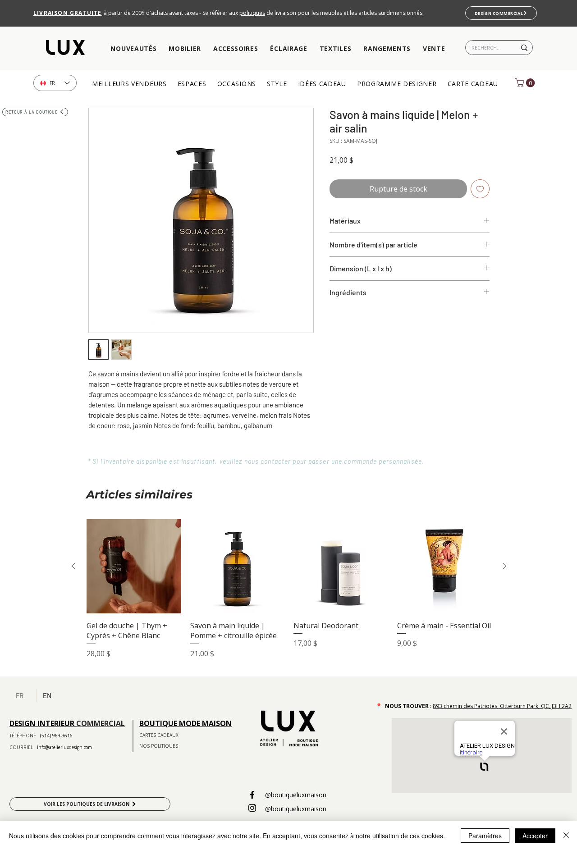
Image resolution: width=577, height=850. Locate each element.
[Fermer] (566, 835)
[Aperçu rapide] (134, 566)
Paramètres (485, 835)
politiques (252, 13)
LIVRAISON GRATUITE (67, 13)
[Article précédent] (73, 566)
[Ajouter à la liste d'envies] (480, 188)
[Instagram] (252, 808)
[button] (134, 49)
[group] (289, 594)
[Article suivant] (504, 566)
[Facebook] (252, 795)
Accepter (535, 835)
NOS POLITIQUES (158, 746)
